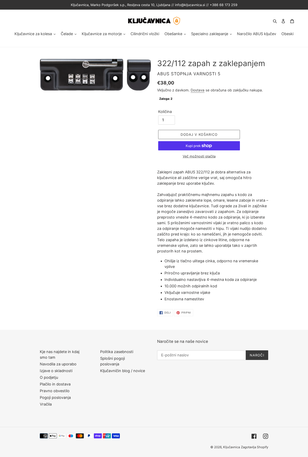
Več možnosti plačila (199, 156)
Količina (165, 111)
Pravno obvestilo (55, 391)
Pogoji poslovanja (55, 397)
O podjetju (49, 377)
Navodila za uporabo (58, 364)
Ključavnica (231, 447)
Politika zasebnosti (116, 351)
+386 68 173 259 (223, 5)
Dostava (197, 90)
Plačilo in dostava (55, 384)
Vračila (46, 404)
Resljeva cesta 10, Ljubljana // (150, 5)
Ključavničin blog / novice (122, 371)
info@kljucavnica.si (190, 5)
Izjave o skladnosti (56, 371)
